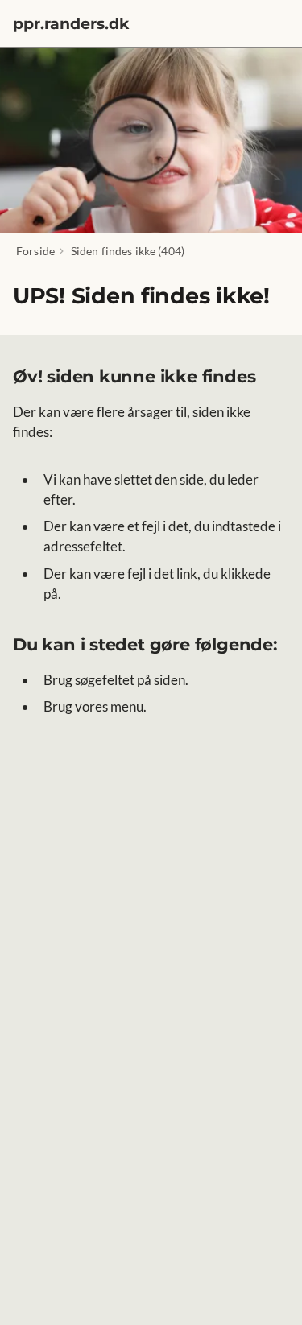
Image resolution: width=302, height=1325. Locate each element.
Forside (35, 251)
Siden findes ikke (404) (127, 251)
